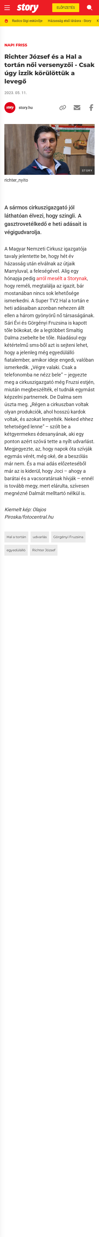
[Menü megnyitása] (7, 7)
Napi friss (15, 45)
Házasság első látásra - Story (69, 21)
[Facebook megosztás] (89, 107)
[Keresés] (90, 8)
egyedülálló (16, 550)
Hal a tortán (16, 537)
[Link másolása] (60, 107)
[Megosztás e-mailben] (74, 107)
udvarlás (40, 537)
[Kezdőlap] (27, 7)
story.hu (26, 107)
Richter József (43, 550)
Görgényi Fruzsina (68, 537)
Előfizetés (66, 8)
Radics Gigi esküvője (27, 21)
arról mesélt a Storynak (61, 278)
